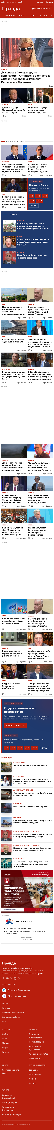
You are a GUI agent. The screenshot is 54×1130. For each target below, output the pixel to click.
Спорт (5, 1065)
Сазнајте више (14, 725)
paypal (34, 205)
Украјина (33, 1070)
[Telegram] (15, 978)
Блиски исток (35, 1074)
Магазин (6, 1043)
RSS (4, 1021)
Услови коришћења (11, 1017)
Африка (32, 1079)
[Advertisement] (27, 29)
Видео (5, 1048)
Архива (5, 1052)
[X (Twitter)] (11, 978)
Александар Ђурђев (38, 1054)
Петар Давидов (36, 1042)
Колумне (44, 16)
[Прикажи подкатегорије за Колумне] (51, 16)
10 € (38, 196)
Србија (22, 16)
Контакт (49, 2)
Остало (32, 1083)
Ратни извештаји (37, 1065)
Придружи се (43, 9)
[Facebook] (3, 978)
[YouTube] (7, 978)
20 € (45, 196)
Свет (33, 16)
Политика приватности (13, 1013)
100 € (39, 201)
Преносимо (34, 1058)
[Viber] (19, 978)
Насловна (10, 16)
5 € (32, 196)
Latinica (40, 2)
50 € (32, 201)
